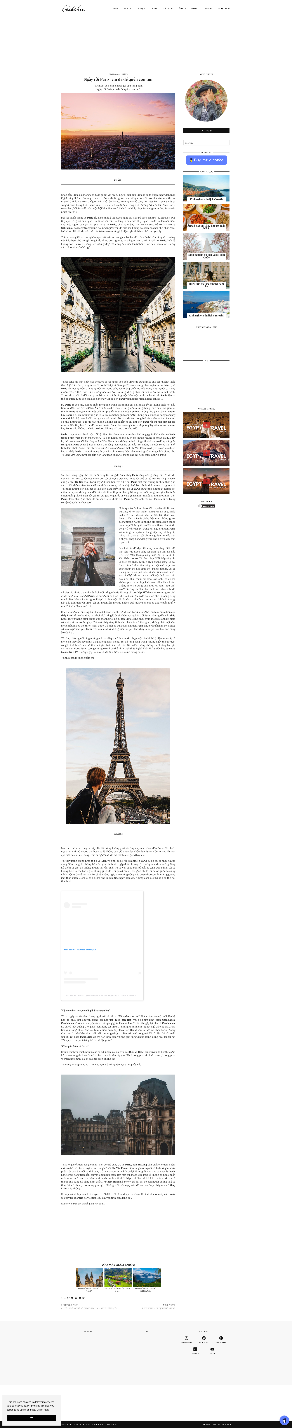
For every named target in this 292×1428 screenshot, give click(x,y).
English (208, 8)
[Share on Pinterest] (76, 1298)
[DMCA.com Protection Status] (206, 506)
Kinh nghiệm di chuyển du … (117, 1289)
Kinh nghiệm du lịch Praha (89, 1289)
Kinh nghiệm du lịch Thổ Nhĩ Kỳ (158, 1307)
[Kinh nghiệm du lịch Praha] (89, 1277)
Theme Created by (217, 1425)
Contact (195, 8)
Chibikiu (74, 8)
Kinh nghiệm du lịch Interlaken (146, 1289)
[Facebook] (222, 8)
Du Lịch (141, 8)
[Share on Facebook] (68, 1298)
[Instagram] (218, 8)
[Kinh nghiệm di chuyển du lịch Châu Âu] (118, 1277)
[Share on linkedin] (80, 1298)
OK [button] (31, 1417)
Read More (206, 130)
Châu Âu (125, 74)
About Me (128, 8)
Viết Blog (167, 8)
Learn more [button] (43, 1410)
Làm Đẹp (182, 8)
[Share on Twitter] (72, 1298)
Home (115, 8)
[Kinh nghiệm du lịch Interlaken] (146, 1277)
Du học (154, 8)
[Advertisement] (146, 39)
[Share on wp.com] (83, 1298)
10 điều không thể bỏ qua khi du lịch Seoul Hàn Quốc (89, 1307)
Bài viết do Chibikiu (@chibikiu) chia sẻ (84, 995)
